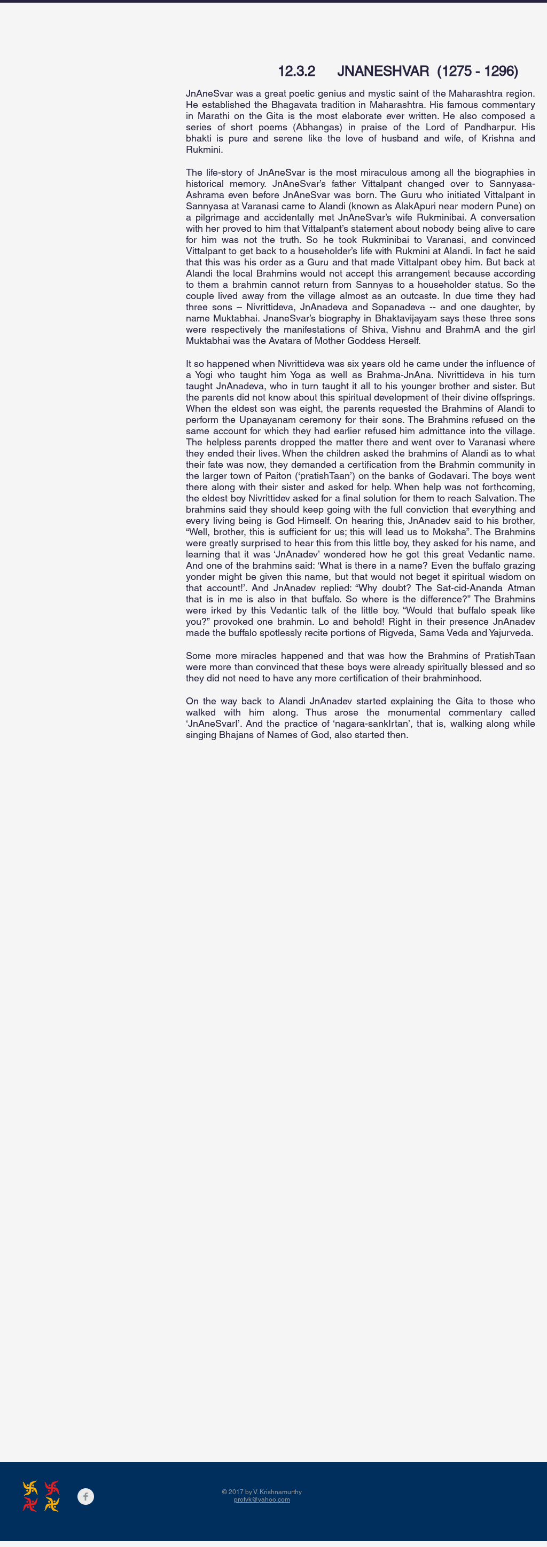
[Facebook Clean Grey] (85, 1496)
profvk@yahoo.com (262, 1499)
